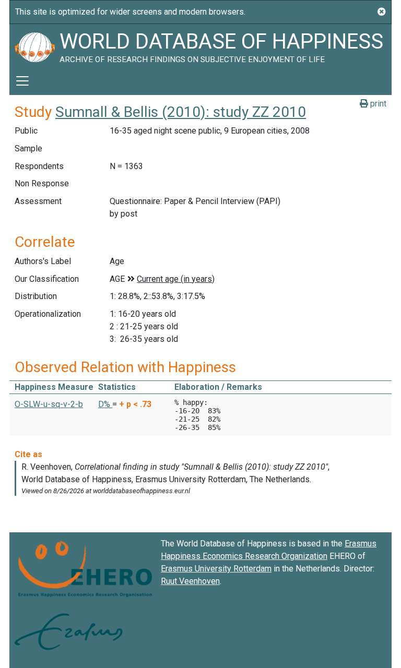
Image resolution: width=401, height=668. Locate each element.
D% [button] (105, 404)
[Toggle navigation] (22, 81)
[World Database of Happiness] (34, 45)
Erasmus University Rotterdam (216, 569)
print (377, 104)
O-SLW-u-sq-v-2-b (49, 404)
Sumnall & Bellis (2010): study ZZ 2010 (180, 112)
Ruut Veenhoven (190, 581)
